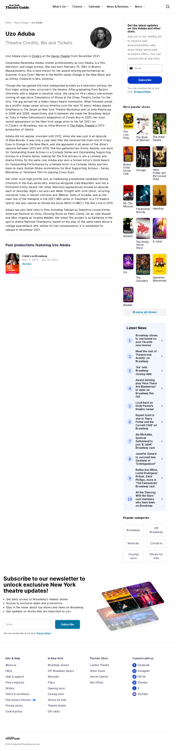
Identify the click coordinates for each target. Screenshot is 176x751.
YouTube (143, 694)
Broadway (133, 530)
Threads (142, 682)
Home (8, 23)
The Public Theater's (83, 125)
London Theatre (99, 665)
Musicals (133, 543)
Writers (10, 688)
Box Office (96, 682)
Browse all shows (145, 312)
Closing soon (133, 556)
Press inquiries (15, 682)
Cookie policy (14, 711)
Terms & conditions (17, 694)
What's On (59, 6)
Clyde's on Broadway (34, 256)
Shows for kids (156, 556)
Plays (51, 682)
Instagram (144, 671)
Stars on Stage (21, 23)
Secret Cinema (99, 676)
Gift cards (54, 711)
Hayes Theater (60, 56)
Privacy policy (14, 705)
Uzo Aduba (36, 23)
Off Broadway (156, 530)
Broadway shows (58, 665)
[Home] (17, 6)
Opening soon (56, 688)
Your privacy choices (18, 700)
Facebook (144, 665)
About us (11, 665)
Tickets (77, 6)
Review (27, 264)
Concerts (156, 543)
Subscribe (144, 80)
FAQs (9, 671)
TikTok (142, 676)
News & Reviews (118, 6)
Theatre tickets (57, 705)
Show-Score (97, 671)
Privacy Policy (142, 91)
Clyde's (37, 56)
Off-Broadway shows (61, 671)
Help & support (15, 676)
